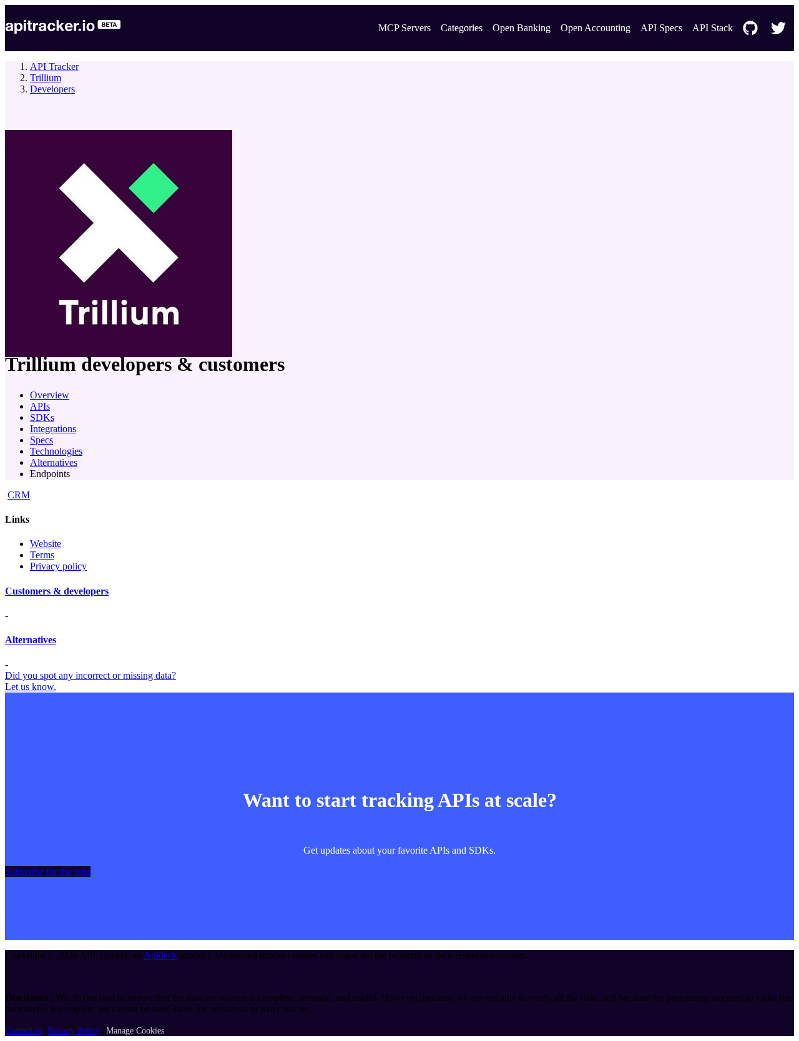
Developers (52, 89)
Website (45, 543)
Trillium (45, 77)
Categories (462, 27)
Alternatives (53, 462)
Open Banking (522, 27)
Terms (42, 555)
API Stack (712, 27)
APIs (40, 406)
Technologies (56, 451)
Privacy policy (58, 566)
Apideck (160, 955)
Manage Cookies (135, 1030)
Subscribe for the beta (48, 871)
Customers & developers (57, 591)
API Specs (661, 27)
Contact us (23, 1030)
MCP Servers (404, 27)
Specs (41, 440)
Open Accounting (595, 27)
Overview (49, 395)
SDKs (42, 417)
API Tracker (54, 66)
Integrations (53, 428)
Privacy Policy (74, 1030)
